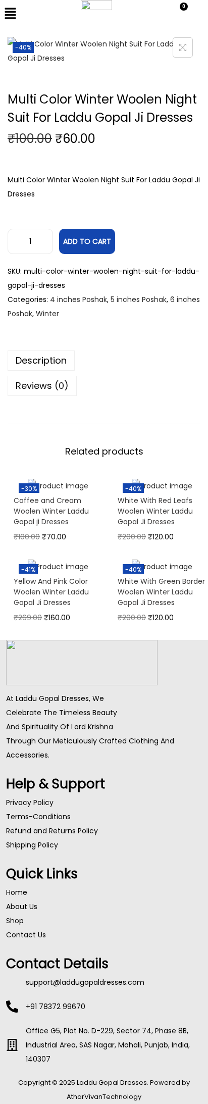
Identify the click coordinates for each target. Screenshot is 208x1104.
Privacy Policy (30, 802)
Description (41, 360)
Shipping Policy (32, 845)
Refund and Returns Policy (52, 831)
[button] (34, 14)
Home (16, 892)
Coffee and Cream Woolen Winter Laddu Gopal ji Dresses (51, 511)
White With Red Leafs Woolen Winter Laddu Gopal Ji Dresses (155, 511)
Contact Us (26, 935)
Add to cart (87, 241)
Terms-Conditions (38, 817)
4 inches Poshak (78, 299)
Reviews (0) (42, 385)
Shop (15, 921)
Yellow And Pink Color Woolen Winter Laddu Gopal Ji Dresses (51, 592)
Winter (47, 314)
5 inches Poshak (139, 299)
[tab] (104, 360)
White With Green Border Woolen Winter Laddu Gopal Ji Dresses (161, 592)
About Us (21, 906)
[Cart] (179, 12)
